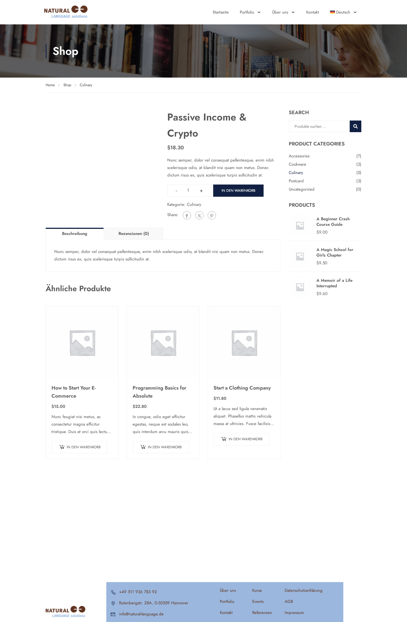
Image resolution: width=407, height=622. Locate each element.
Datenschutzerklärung (304, 590)
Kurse (257, 590)
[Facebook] (187, 215)
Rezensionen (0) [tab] (134, 234)
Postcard (296, 181)
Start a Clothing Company (242, 387)
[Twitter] (199, 215)
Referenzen (262, 613)
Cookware (297, 164)
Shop (67, 85)
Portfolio (247, 12)
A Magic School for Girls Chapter (334, 252)
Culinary (86, 85)
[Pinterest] (212, 215)
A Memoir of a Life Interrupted (334, 283)
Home (50, 85)
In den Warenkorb (238, 190)
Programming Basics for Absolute (159, 392)
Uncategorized (302, 189)
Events (258, 601)
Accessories (299, 156)
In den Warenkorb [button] (84, 447)
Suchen (357, 126)
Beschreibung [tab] (74, 234)
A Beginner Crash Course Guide (333, 221)
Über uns (280, 12)
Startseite (221, 12)
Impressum (294, 613)
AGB (289, 601)
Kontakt (312, 12)
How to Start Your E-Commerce (73, 392)
